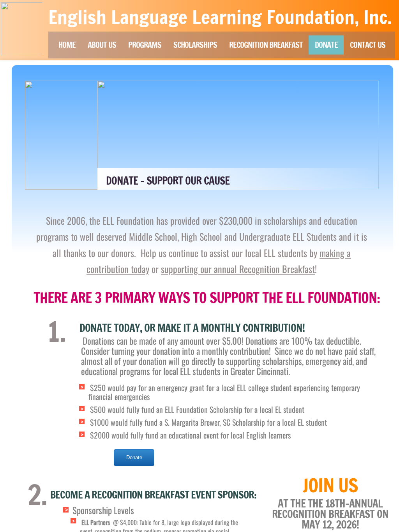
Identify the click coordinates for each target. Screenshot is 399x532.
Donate (326, 45)
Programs (144, 45)
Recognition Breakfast (266, 45)
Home (67, 45)
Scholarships (195, 45)
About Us (102, 45)
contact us (367, 45)
